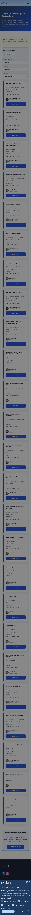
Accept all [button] (8, 911)
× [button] (29, 881)
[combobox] (27, 882)
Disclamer (8, 898)
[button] (15, 908)
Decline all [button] (22, 911)
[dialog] (15, 897)
